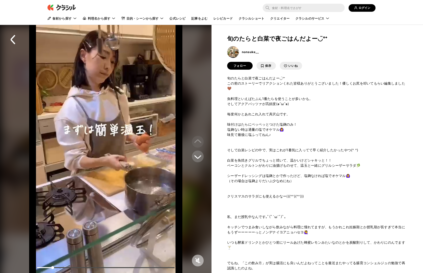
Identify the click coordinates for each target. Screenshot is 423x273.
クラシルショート (251, 18)
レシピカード (223, 18)
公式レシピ (177, 18)
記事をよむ (199, 18)
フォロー (240, 65)
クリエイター (280, 18)
